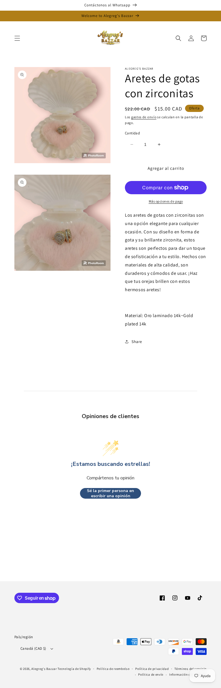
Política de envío (150, 674)
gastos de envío (144, 117)
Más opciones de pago (166, 201)
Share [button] (137, 341)
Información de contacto (188, 674)
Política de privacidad (152, 669)
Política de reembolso (113, 669)
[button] (17, 38)
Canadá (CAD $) (33, 648)
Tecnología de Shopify (74, 669)
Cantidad (132, 133)
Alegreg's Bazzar (44, 669)
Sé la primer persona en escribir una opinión (110, 493)
